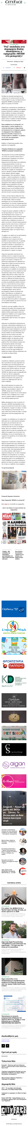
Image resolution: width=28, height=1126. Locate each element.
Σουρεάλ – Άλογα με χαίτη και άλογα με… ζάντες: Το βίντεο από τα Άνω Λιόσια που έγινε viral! (14, 813)
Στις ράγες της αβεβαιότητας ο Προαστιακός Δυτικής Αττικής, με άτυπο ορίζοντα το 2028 (14, 910)
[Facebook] (3, 1046)
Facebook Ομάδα (5, 1041)
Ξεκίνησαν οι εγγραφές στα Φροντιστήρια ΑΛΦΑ (14, 1093)
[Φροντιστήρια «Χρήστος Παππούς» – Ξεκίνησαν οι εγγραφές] (22, 841)
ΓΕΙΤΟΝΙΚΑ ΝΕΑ (14, 44)
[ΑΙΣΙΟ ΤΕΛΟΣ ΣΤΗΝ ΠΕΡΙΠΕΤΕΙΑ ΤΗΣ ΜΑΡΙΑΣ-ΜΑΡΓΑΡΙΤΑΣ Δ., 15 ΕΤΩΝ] (22, 871)
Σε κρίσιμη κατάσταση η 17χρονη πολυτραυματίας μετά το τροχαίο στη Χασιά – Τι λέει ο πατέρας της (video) (10, 851)
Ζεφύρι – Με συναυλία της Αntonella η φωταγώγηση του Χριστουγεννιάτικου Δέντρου (8, 555)
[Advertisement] (14, 19)
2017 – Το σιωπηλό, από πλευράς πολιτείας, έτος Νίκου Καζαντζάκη (12, 1088)
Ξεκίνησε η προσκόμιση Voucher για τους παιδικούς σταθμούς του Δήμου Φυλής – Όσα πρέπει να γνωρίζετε (9, 832)
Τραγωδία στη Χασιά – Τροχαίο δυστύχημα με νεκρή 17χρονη (10, 861)
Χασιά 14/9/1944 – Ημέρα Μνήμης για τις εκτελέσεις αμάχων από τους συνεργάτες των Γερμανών (14, 1099)
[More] (24, 67)
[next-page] (24, 793)
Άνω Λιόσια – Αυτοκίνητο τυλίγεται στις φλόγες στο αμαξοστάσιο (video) (19, 555)
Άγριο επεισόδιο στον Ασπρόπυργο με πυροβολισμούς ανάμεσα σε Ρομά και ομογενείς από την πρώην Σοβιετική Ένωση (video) (13, 982)
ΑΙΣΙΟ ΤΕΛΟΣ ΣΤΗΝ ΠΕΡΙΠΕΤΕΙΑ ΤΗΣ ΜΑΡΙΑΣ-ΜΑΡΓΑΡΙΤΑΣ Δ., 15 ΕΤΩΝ (9, 871)
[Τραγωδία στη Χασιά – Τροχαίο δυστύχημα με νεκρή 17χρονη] (22, 861)
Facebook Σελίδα (6, 1040)
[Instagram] (7, 1046)
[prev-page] (21, 793)
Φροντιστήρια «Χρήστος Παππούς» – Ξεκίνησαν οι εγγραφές (9, 842)
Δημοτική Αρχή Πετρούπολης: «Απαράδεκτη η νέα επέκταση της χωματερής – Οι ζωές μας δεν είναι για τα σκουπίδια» (14, 944)
